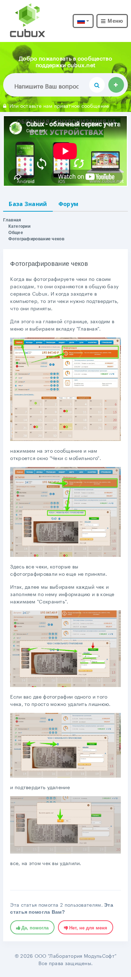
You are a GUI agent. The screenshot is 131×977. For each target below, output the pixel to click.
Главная (12, 220)
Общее (15, 232)
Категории (19, 226)
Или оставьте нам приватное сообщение (59, 105)
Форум (68, 204)
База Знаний (28, 204)
